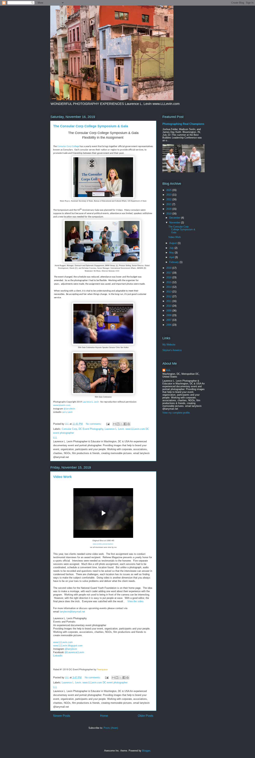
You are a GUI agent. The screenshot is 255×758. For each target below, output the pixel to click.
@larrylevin (69, 409)
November (175, 222)
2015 (169, 282)
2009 (169, 310)
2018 (169, 267)
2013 (169, 291)
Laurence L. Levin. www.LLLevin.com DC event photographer (95, 682)
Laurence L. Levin (91, 402)
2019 (169, 213)
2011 (169, 301)
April (172, 257)
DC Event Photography (91, 429)
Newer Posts (61, 715)
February (174, 262)
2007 (169, 320)
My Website (168, 344)
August (173, 243)
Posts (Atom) (111, 727)
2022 (169, 199)
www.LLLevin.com (61, 405)
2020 (169, 209)
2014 (169, 287)
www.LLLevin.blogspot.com (68, 645)
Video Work (62, 477)
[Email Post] (107, 423)
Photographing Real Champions (183, 123)
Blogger (146, 750)
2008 (169, 315)
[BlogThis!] (118, 424)
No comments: (94, 423)
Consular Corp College (68, 146)
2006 (169, 324)
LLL (168, 370)
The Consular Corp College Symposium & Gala (90, 126)
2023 (169, 194)
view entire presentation (103, 544)
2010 (169, 305)
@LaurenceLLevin (74, 652)
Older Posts (145, 715)
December (175, 217)
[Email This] (114, 424)
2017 (169, 272)
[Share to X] (121, 424)
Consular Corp (69, 429)
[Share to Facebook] (125, 424)
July (172, 248)
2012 (169, 296)
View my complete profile (176, 412)
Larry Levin (67, 412)
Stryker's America (171, 350)
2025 (169, 190)
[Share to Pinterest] (128, 424)
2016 (169, 277)
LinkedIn (58, 655)
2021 (169, 204)
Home (104, 715)
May (172, 252)
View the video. (136, 601)
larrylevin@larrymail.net (72, 611)
